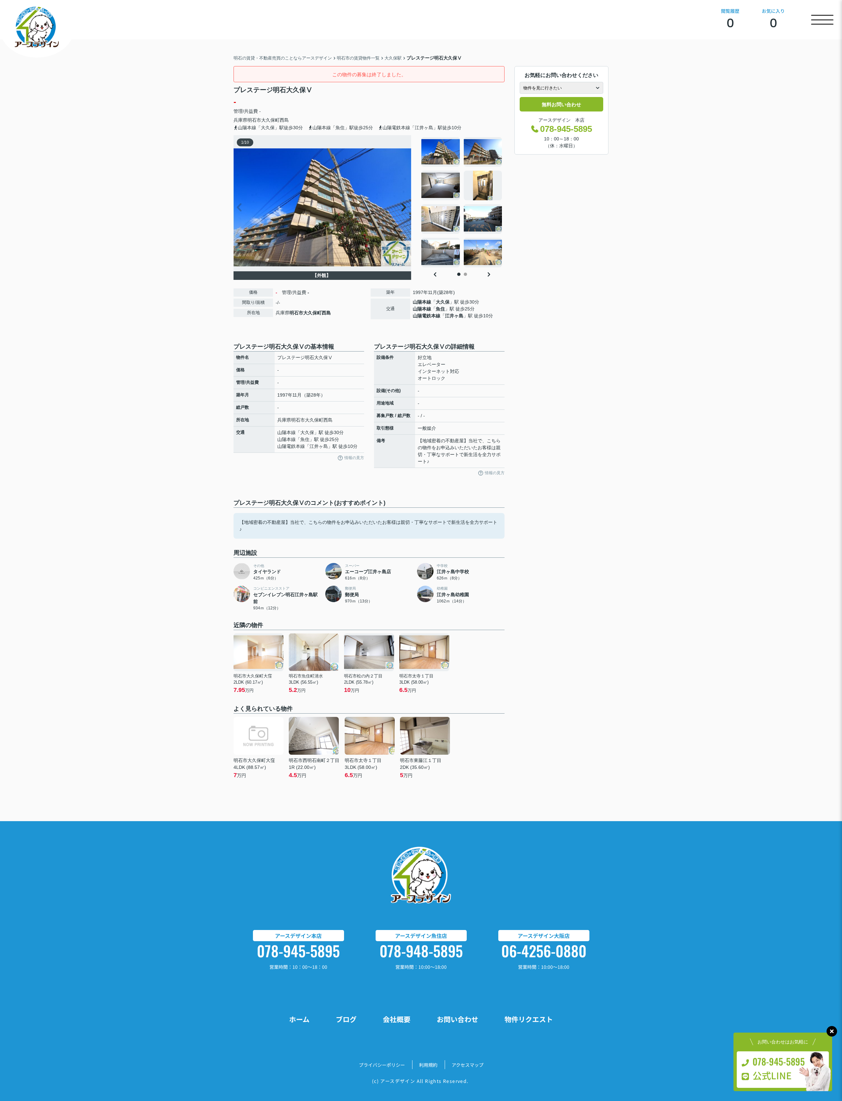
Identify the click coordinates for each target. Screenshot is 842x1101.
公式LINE (772, 1075)
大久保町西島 (275, 120)
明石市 (254, 120)
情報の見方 (354, 457)
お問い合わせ (457, 1019)
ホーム (299, 1019)
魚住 (440, 308)
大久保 (443, 302)
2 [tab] (465, 274)
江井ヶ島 (454, 315)
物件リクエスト (529, 1019)
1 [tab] (458, 274)
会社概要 (396, 1019)
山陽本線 (422, 302)
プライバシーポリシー (382, 1065)
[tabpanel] (462, 202)
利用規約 (428, 1065)
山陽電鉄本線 (426, 315)
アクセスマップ (467, 1065)
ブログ (346, 1019)
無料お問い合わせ (561, 104)
